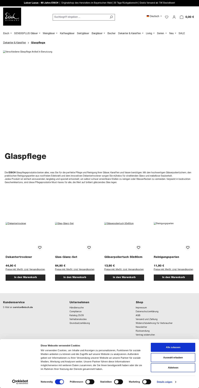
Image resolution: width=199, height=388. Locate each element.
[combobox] (80, 17)
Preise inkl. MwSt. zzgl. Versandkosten (25, 270)
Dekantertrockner (19, 257)
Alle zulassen (173, 347)
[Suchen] (111, 17)
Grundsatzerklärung (79, 323)
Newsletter (141, 327)
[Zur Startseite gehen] (12, 17)
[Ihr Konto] (174, 17)
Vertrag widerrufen (145, 335)
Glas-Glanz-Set (66, 257)
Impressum (141, 308)
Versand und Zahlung (146, 319)
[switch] (90, 381)
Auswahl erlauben (173, 357)
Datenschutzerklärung (147, 312)
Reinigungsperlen (166, 257)
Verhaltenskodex (78, 319)
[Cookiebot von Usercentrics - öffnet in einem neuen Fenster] (20, 382)
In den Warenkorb (25, 277)
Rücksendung (143, 331)
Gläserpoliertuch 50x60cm (123, 257)
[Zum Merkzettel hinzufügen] (40, 248)
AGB (138, 316)
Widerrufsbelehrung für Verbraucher (154, 323)
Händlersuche (76, 308)
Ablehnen (173, 367)
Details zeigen (164, 382)
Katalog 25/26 (76, 316)
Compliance (75, 312)
